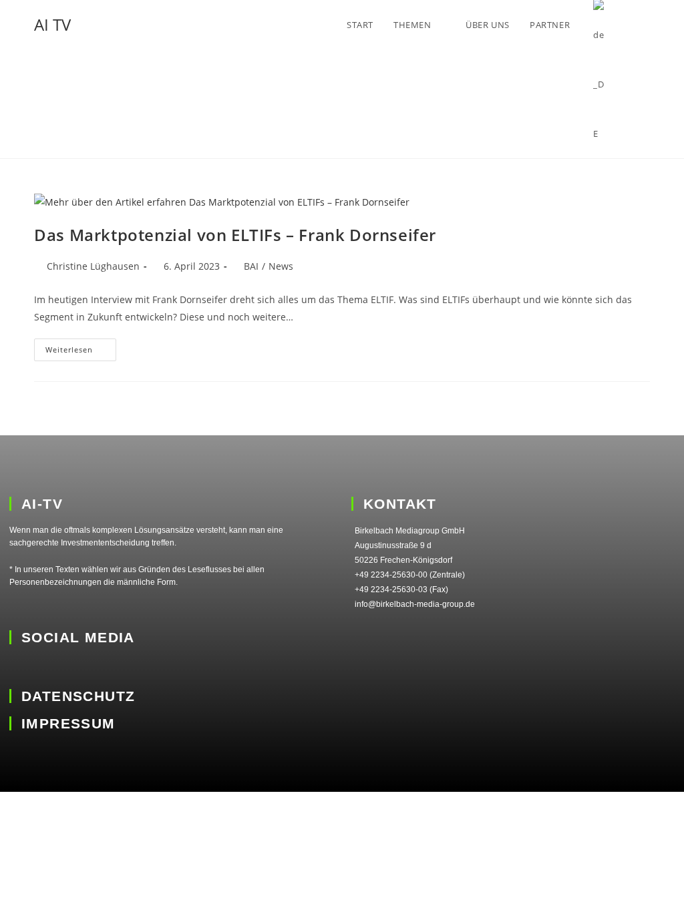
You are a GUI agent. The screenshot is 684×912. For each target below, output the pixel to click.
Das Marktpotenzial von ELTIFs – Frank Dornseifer (235, 235)
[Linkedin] (18, 667)
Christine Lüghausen (93, 266)
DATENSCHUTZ (78, 696)
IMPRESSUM (68, 723)
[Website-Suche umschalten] (646, 24)
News (281, 266)
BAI (251, 266)
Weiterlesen (80, 346)
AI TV (52, 24)
